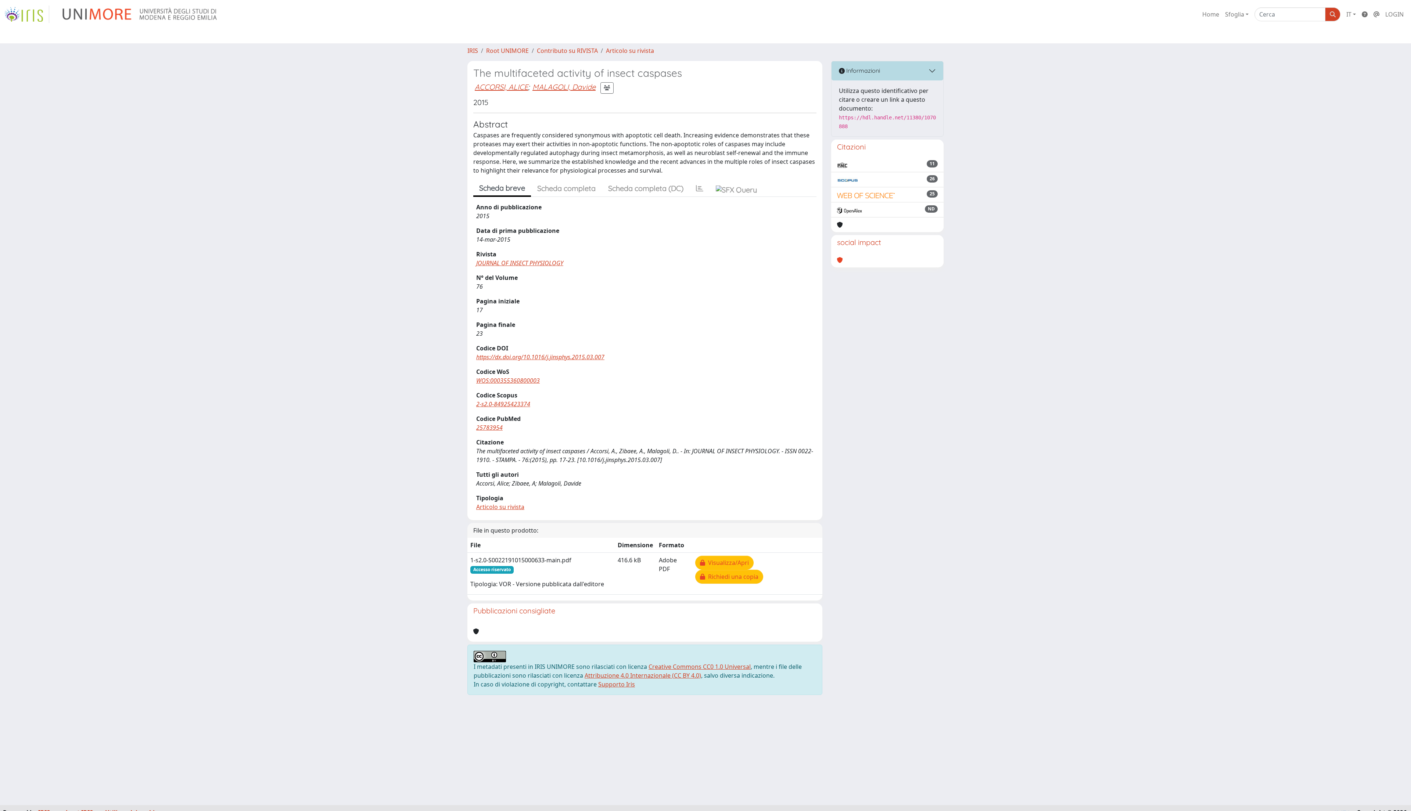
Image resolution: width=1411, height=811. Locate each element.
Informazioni (862, 70)
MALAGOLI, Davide (564, 86)
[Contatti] (1376, 14)
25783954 (489, 427)
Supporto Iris (616, 684)
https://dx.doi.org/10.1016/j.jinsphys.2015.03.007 (540, 357)
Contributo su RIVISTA (567, 51)
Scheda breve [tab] (502, 187)
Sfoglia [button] (1234, 14)
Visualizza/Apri (727, 563)
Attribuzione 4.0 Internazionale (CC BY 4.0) (643, 675)
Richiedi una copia (731, 577)
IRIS (472, 51)
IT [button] (1348, 14)
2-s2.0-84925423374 (503, 404)
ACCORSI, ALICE (501, 86)
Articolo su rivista (630, 51)
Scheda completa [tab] (566, 188)
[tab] (700, 188)
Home (1210, 14)
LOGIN (1394, 14)
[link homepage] (26, 14)
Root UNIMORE (507, 51)
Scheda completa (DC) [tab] (645, 188)
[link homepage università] (140, 14)
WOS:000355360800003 (508, 380)
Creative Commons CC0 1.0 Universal (700, 667)
